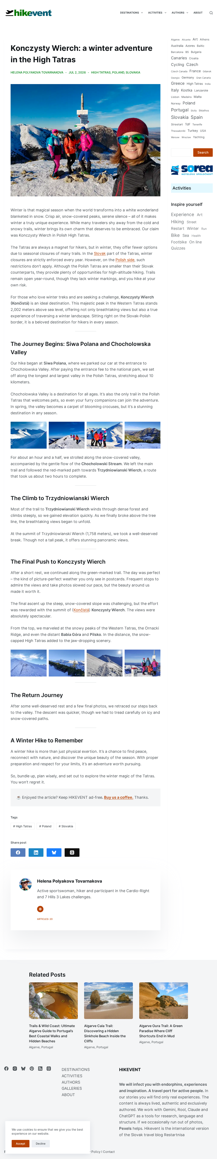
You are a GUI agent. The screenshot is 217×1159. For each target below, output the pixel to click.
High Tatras (101, 72)
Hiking (177, 221)
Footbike (179, 242)
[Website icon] (40, 909)
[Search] (211, 12)
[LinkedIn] (36, 852)
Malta (198, 96)
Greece (178, 83)
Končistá (81, 610)
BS (187, 52)
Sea (185, 235)
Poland (118, 72)
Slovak (100, 253)
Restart (177, 228)
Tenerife (197, 124)
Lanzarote (201, 90)
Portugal (180, 109)
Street (191, 222)
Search (203, 152)
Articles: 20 (45, 919)
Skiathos (204, 110)
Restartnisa (174, 1135)
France (195, 71)
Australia (177, 45)
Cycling (177, 64)
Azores (190, 45)
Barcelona (177, 52)
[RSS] (40, 1068)
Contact (109, 1152)
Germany (188, 77)
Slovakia (133, 72)
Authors (178, 12)
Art (195, 39)
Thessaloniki (178, 130)
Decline (41, 1143)
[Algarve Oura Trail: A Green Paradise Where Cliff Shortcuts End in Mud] (163, 1000)
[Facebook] (18, 852)
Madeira (186, 96)
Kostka (186, 90)
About (198, 12)
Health (196, 235)
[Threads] (72, 852)
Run (204, 228)
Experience (182, 214)
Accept (20, 1143)
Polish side (124, 260)
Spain (197, 117)
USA (203, 130)
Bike (175, 235)
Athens (204, 39)
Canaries (179, 57)
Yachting (198, 137)
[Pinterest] (32, 1068)
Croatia (193, 58)
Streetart (177, 124)
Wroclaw (186, 137)
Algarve (175, 39)
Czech (192, 64)
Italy (175, 90)
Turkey (193, 131)
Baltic (200, 45)
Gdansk (207, 71)
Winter (193, 228)
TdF (187, 124)
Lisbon (175, 96)
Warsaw (175, 137)
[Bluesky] (54, 852)
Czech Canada (179, 71)
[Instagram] (15, 1068)
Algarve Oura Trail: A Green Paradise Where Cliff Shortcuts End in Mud (161, 1031)
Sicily (194, 110)
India (207, 83)
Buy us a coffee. (118, 797)
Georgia (175, 77)
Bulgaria (196, 52)
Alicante (186, 39)
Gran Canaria (203, 77)
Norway (176, 103)
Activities (155, 12)
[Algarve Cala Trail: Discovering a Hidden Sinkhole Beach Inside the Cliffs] (108, 1000)
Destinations (129, 12)
